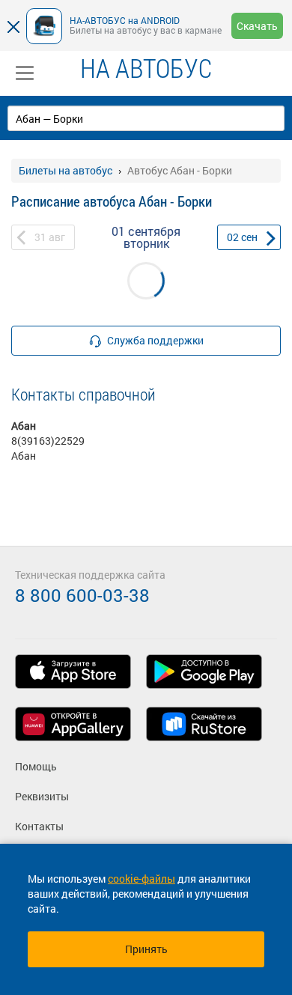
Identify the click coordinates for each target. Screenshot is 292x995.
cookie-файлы (141, 878)
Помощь (36, 766)
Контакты (39, 826)
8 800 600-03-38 (82, 595)
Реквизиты (42, 796)
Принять (146, 949)
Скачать (257, 26)
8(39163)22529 (48, 440)
